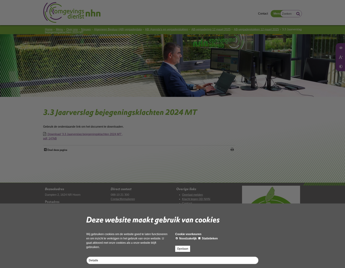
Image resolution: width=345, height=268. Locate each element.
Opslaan (182, 248)
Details (93, 260)
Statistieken (209, 238)
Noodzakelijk (187, 238)
